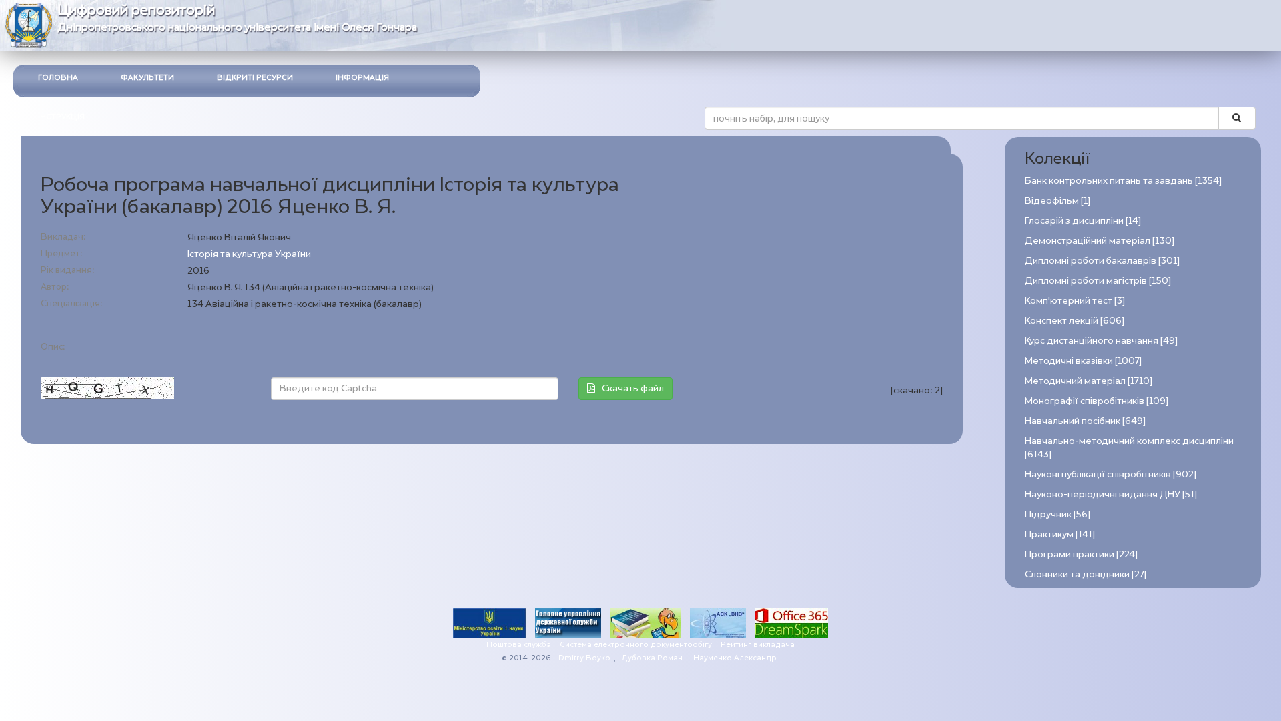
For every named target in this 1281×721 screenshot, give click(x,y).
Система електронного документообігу (636, 644)
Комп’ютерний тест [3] (1075, 301)
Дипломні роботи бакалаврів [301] (1102, 261)
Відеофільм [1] (1057, 201)
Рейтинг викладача (758, 644)
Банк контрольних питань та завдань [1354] (1123, 181)
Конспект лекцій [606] (1074, 321)
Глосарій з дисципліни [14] (1083, 221)
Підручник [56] (1057, 514)
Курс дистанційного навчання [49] (1101, 341)
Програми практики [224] (1081, 554)
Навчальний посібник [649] (1085, 421)
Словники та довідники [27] (1085, 574)
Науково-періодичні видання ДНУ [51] (1111, 494)
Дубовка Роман (652, 658)
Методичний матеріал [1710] (1088, 381)
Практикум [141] (1060, 534)
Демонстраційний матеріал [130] (1099, 241)
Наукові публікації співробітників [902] (1110, 474)
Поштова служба (518, 644)
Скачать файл (633, 388)
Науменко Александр (735, 658)
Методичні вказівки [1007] (1083, 361)
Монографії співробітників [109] (1096, 401)
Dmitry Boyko (584, 658)
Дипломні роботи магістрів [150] (1098, 281)
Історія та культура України (249, 254)
